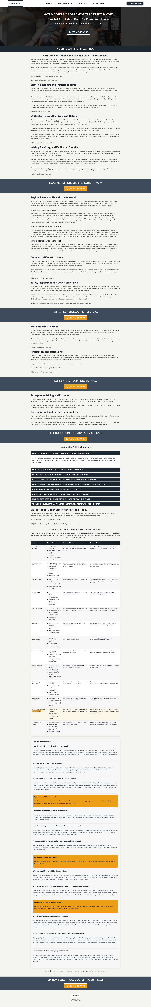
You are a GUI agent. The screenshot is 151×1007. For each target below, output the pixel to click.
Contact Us (98, 3)
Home (49, 3)
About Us (82, 3)
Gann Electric (76, 999)
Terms (71, 1000)
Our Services (63, 3)
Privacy (74, 1000)
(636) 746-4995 (38, 524)
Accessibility (78, 1000)
